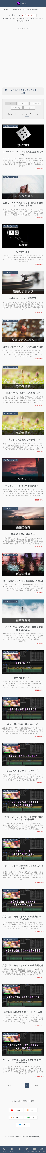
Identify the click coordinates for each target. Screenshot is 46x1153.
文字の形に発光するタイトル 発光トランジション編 (23, 917)
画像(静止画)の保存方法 (23, 534)
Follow (24, 1125)
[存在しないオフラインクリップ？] (23, 767)
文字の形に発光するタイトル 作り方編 (23, 1012)
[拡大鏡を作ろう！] (23, 674)
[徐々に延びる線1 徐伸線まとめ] (23, 720)
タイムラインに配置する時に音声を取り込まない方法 (23, 628)
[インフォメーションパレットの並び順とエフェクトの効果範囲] (23, 813)
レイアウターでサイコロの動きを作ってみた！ (23, 153)
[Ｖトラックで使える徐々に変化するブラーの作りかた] (23, 1056)
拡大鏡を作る (23, 252)
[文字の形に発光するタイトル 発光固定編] (23, 962)
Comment (17, 1117)
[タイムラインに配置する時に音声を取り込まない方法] (23, 623)
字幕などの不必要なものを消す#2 (23, 393)
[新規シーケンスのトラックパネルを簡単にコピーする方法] (23, 199)
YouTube (16, 1110)
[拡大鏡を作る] (23, 248)
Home (6, 9)
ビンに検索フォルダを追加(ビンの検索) (23, 581)
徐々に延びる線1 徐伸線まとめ (23, 724)
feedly (31, 1117)
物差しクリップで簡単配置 (23, 298)
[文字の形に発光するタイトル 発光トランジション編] (23, 913)
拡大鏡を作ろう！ (23, 678)
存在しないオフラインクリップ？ (23, 770)
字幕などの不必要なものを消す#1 (23, 439)
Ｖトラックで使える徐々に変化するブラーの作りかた (23, 1061)
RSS (31, 1110)
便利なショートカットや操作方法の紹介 (23, 347)
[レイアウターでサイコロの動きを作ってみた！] (23, 148)
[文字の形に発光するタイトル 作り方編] (23, 1008)
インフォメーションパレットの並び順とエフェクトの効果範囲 (23, 818)
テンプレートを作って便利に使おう (23, 486)
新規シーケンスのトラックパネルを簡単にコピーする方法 (23, 204)
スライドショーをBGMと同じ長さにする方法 (23, 867)
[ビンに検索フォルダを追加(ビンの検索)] (23, 577)
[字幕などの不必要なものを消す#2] (23, 389)
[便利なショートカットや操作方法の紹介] (23, 343)
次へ (36, 114)
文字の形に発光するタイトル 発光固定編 (23, 965)
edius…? (14, 15)
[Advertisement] (23, 47)
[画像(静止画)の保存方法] (23, 530)
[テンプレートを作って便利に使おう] (23, 482)
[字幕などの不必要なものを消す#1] (23, 436)
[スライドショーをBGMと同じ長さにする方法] (23, 862)
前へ (10, 114)
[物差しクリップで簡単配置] (23, 295)
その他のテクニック (10, 126)
